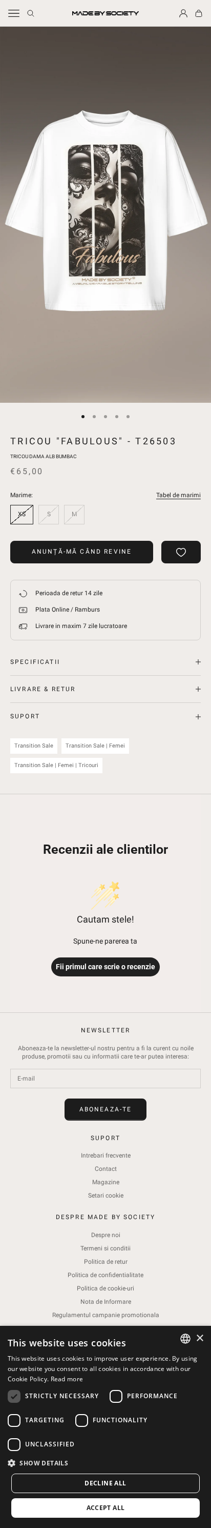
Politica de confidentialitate (105, 1275)
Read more (67, 1379)
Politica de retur (106, 1261)
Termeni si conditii (105, 1248)
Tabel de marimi (178, 495)
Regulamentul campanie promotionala (105, 1315)
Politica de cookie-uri (105, 1288)
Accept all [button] (106, 1507)
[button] (105, 1463)
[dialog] (105, 1427)
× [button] (199, 1338)
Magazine (105, 1182)
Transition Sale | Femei (95, 745)
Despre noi (105, 1235)
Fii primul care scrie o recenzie (105, 967)
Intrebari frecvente (106, 1155)
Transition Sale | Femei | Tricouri (56, 765)
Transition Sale (33, 745)
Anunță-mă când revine (82, 551)
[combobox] (185, 1339)
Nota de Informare (105, 1301)
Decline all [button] (105, 1483)
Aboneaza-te (105, 1109)
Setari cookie (105, 1195)
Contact (106, 1168)
